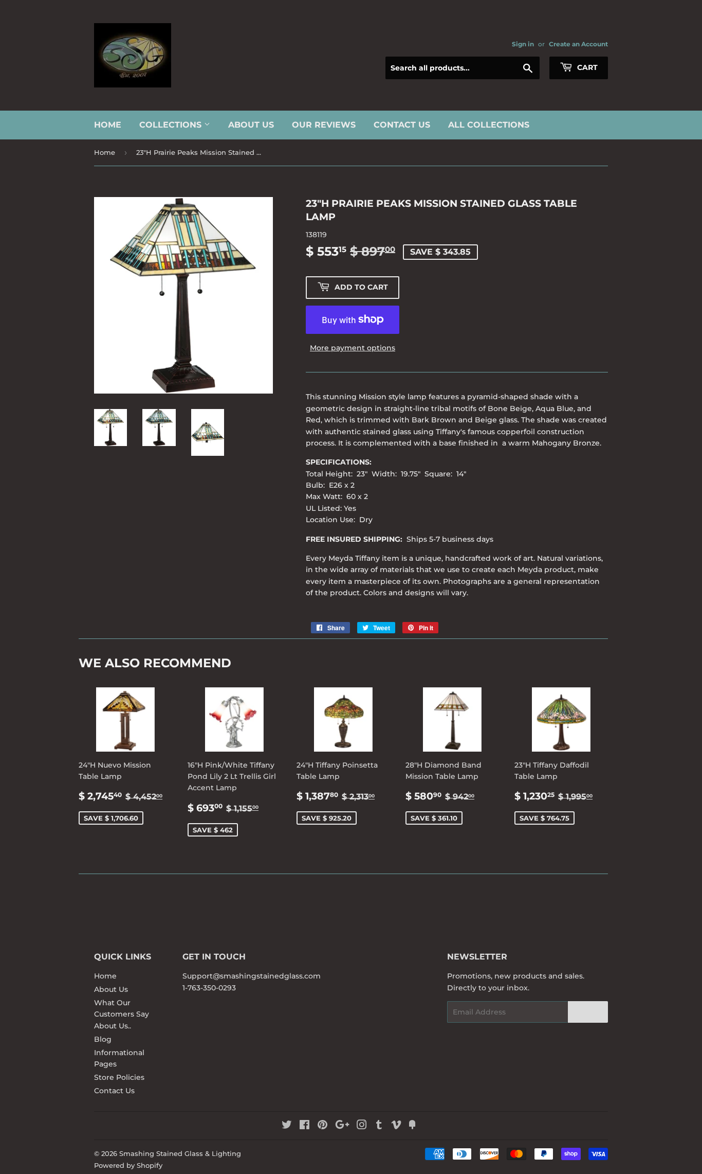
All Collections (488, 125)
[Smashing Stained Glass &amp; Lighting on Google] (342, 1126)
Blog (103, 1039)
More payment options (352, 347)
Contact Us (402, 125)
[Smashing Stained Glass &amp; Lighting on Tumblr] (379, 1126)
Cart (586, 67)
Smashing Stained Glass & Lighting (180, 1153)
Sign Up (588, 1012)
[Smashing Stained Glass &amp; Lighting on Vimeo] (396, 1126)
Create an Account (578, 44)
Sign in (523, 44)
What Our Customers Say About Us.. (121, 1014)
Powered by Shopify (128, 1165)
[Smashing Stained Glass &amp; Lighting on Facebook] (304, 1126)
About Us (251, 125)
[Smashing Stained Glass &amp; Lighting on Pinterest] (322, 1126)
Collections (171, 125)
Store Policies (119, 1077)
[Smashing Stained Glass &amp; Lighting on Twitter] (287, 1126)
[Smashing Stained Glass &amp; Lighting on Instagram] (362, 1126)
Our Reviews (324, 125)
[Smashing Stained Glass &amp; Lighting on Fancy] (412, 1126)
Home (107, 125)
